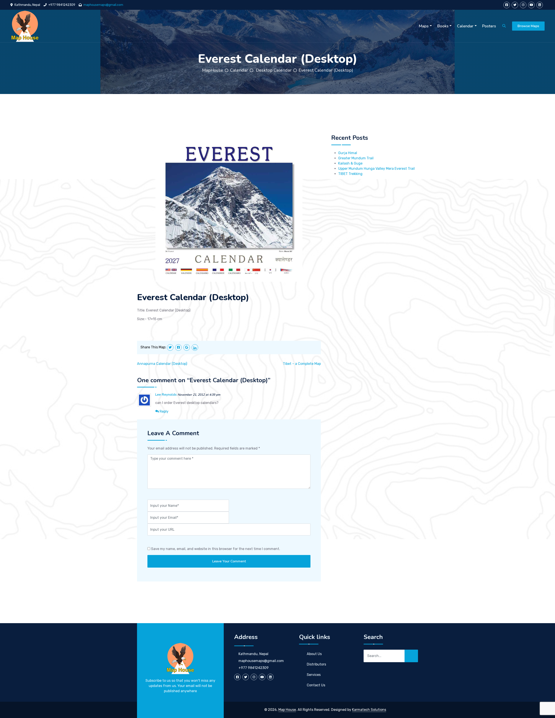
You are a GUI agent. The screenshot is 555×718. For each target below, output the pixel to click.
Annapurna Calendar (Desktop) (162, 364)
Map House (287, 710)
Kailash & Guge (350, 163)
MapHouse (212, 70)
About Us (314, 654)
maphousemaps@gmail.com (103, 5)
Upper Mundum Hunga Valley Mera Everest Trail (376, 168)
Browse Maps (528, 26)
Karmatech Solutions (369, 710)
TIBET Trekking (350, 174)
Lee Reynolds (166, 394)
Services (314, 675)
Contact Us (316, 685)
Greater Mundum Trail (356, 158)
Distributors (316, 664)
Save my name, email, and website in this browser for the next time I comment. (215, 549)
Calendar (239, 70)
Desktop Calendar (274, 70)
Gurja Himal (347, 153)
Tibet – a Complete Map (302, 364)
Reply (164, 411)
